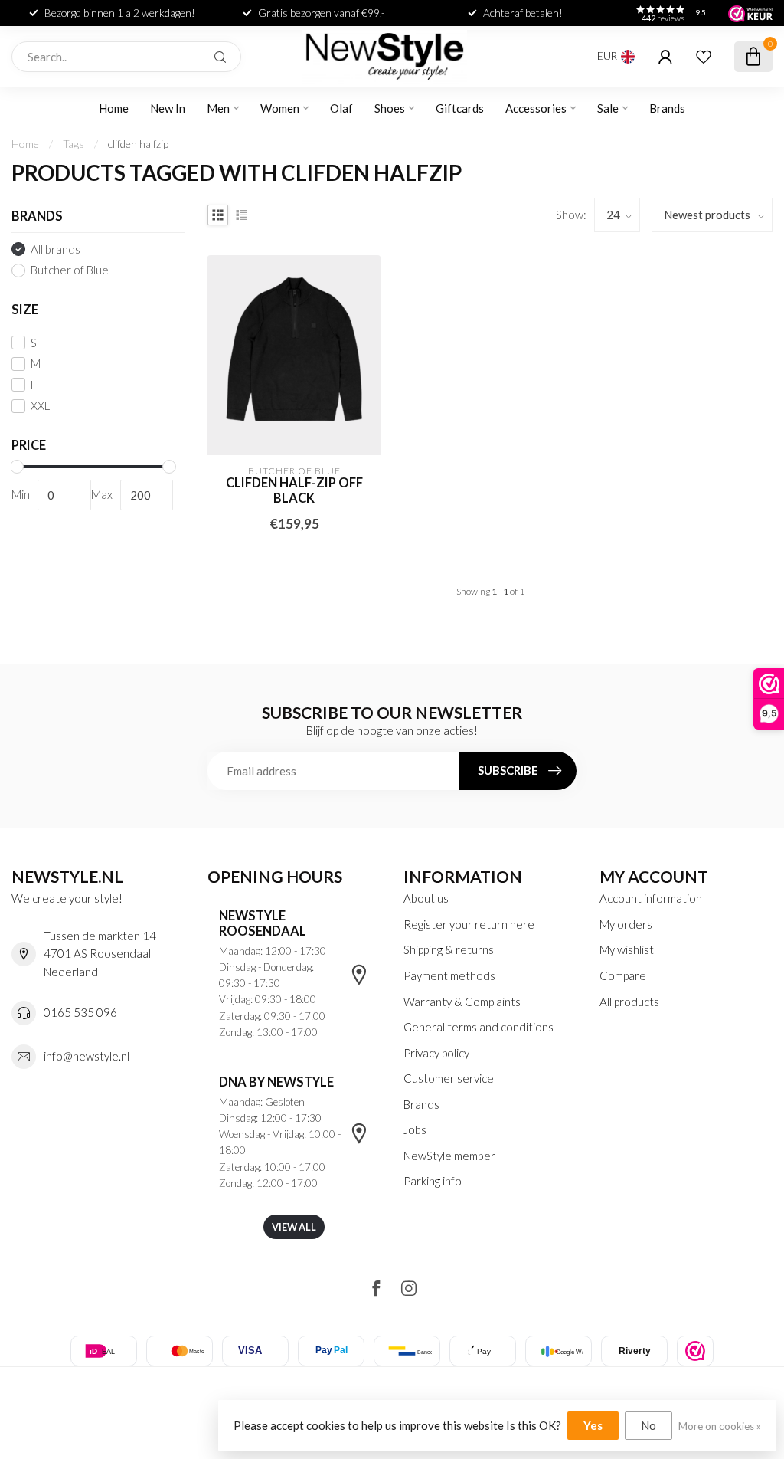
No (648, 1425)
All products (629, 1001)
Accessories (536, 108)
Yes (593, 1425)
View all (294, 1227)
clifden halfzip (138, 143)
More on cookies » (719, 1426)
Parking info (432, 1181)
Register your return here (468, 924)
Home (114, 108)
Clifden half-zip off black (294, 491)
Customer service (448, 1078)
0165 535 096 (80, 1012)
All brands (55, 249)
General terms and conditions (478, 1027)
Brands (667, 108)
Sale (608, 108)
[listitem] (695, 1351)
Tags (73, 143)
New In (167, 108)
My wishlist (626, 949)
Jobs (414, 1129)
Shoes (389, 108)
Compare (622, 975)
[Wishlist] (703, 56)
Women (279, 108)
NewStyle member (449, 1155)
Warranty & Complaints (462, 1001)
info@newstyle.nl (86, 1056)
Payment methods (449, 975)
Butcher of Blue (70, 270)
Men (218, 108)
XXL (40, 405)
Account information (650, 898)
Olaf (341, 108)
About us (426, 898)
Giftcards (460, 108)
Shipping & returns (448, 949)
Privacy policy (436, 1053)
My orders (625, 924)
